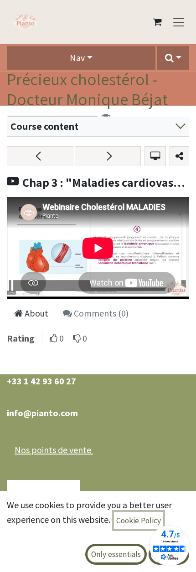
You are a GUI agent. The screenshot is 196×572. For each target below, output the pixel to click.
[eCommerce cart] (157, 22)
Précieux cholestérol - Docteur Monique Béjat (87, 89)
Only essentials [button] (116, 554)
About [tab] (35, 313)
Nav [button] (77, 57)
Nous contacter (43, 489)
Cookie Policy (138, 521)
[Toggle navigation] (178, 22)
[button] (173, 58)
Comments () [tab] (100, 313)
